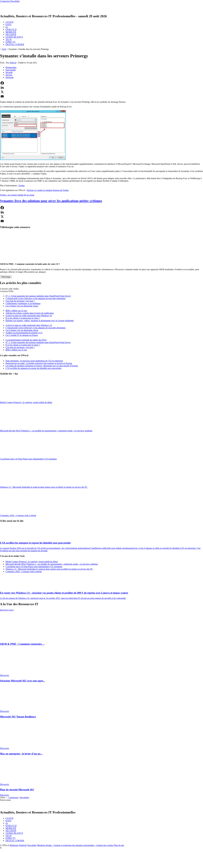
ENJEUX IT (11, 29)
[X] (101, 92)
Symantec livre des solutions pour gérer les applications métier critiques (51, 201)
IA (7, 27)
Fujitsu (22, 185)
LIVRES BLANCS (14, 37)
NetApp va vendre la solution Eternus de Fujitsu (48, 190)
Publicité (23, 845)
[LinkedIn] (101, 87)
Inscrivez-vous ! (7, 610)
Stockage (10, 77)
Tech (4, 49)
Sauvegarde (11, 70)
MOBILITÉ (11, 32)
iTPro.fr (13, 62)
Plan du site (119, 845)
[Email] (101, 96)
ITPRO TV (11, 42)
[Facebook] (101, 83)
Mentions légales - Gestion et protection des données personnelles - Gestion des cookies (75, 845)
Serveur (9, 75)
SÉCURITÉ (11, 34)
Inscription (24, 797)
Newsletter (32, 845)
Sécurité (9, 72)
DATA (8, 24)
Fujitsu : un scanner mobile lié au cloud (17, 195)
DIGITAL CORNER (15, 44)
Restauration (11, 67)
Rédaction (14, 845)
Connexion (13, 797)
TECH (8, 39)
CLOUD (9, 22)
